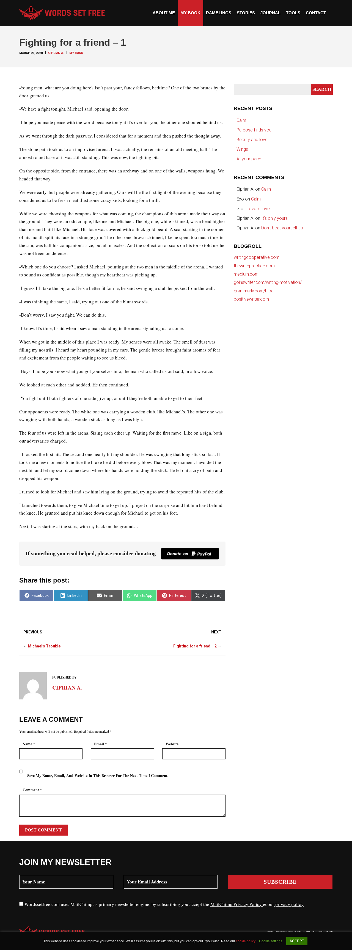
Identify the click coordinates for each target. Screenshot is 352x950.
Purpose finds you (254, 130)
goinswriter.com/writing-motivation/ (268, 282)
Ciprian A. (56, 53)
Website (172, 744)
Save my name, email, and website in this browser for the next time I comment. (98, 775)
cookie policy (246, 941)
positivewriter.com (251, 299)
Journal (270, 12)
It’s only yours (274, 218)
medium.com (246, 274)
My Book (190, 12)
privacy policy (289, 904)
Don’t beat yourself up (282, 227)
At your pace (249, 158)
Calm (241, 120)
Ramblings (218, 12)
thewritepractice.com (254, 265)
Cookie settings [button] (270, 941)
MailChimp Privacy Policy (236, 904)
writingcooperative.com (256, 257)
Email (100, 744)
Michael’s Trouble (44, 646)
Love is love (258, 208)
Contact (316, 12)
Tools (293, 12)
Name (29, 744)
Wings (242, 149)
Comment (32, 790)
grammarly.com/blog (254, 290)
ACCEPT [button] (297, 941)
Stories (246, 12)
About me (164, 12)
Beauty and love (252, 139)
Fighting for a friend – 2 (195, 646)
